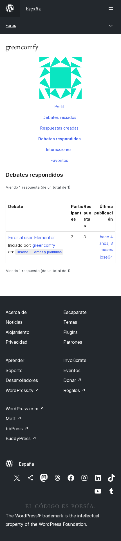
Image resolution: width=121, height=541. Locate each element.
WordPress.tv (22, 390)
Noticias (14, 322)
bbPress (17, 428)
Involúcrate (74, 360)
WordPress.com (25, 408)
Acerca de (16, 312)
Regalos (74, 390)
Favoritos (59, 160)
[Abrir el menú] (112, 8)
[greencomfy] (60, 79)
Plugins (70, 332)
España (26, 464)
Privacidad (17, 342)
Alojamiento (18, 332)
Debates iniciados (59, 117)
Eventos (71, 370)
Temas (70, 322)
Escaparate (75, 312)
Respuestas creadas (59, 128)
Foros (11, 25)
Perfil (59, 106)
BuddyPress (21, 438)
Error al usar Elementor (31, 237)
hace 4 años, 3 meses (106, 243)
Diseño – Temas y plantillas (39, 252)
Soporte (14, 370)
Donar (72, 380)
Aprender (15, 360)
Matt (13, 418)
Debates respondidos (59, 138)
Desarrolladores (22, 380)
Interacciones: (59, 149)
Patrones (72, 342)
